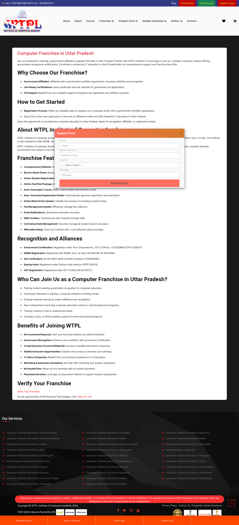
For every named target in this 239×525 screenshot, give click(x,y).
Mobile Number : (69, 150)
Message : (66, 169)
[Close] (180, 133)
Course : (65, 159)
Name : (64, 140)
